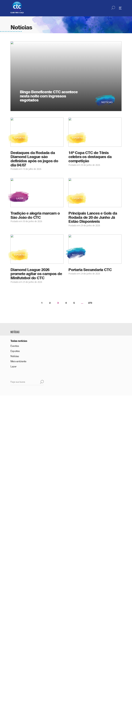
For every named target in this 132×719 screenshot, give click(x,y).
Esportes (15, 351)
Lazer (13, 366)
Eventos (14, 345)
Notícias (14, 356)
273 (90, 302)
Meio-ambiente (18, 361)
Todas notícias (18, 340)
